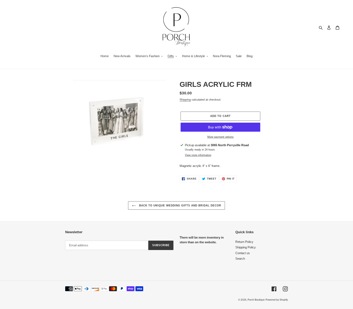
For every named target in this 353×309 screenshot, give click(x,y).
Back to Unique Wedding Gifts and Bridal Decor (179, 205)
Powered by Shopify (277, 299)
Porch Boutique (256, 299)
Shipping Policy (245, 247)
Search (240, 258)
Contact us (242, 253)
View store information (198, 155)
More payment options (220, 136)
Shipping (185, 99)
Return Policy (244, 241)
